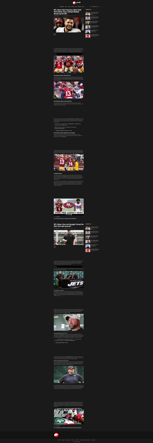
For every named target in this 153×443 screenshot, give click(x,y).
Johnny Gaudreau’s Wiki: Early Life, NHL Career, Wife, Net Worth (95, 13)
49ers (57, 218)
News (66, 15)
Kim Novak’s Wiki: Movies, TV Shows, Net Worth (94, 30)
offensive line (62, 335)
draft (59, 218)
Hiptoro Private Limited (77, 441)
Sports (66, 6)
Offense (77, 427)
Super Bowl (65, 176)
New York (80, 387)
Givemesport (58, 216)
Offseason (80, 427)
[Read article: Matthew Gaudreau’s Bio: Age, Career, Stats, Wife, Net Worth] (87, 18)
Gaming (83, 6)
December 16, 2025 (93, 18)
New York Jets (68, 427)
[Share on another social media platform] (55, 34)
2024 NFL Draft (70, 118)
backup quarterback (68, 356)
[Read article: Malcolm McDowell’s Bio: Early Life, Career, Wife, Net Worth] (87, 27)
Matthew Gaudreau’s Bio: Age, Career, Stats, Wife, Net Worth (95, 17)
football (61, 218)
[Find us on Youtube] (94, 7)
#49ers (77, 123)
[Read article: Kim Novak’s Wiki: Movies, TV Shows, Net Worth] (87, 31)
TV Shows (72, 6)
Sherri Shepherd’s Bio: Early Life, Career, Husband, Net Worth (95, 35)
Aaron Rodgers (58, 427)
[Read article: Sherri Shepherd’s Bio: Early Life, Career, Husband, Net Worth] (87, 36)
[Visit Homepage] (76, 2)
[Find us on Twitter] (91, 7)
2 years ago (62, 15)
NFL (68, 15)
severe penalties (63, 136)
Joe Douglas (64, 427)
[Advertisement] (69, 41)
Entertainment (62, 6)
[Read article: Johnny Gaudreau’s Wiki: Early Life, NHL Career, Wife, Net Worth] (87, 13)
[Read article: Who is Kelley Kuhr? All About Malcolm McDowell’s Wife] (87, 22)
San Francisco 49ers (73, 218)
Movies (69, 6)
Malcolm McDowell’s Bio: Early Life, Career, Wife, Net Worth (94, 26)
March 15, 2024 (69, 130)
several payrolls (68, 78)
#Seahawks (71, 123)
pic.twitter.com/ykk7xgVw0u (60, 128)
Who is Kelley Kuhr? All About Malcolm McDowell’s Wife (94, 22)
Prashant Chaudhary (57, 15)
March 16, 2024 (65, 342)
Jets (61, 427)
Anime (76, 6)
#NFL (64, 125)
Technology (79, 6)
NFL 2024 (66, 218)
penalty (69, 218)
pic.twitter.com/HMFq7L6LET (70, 340)
